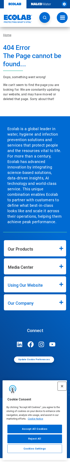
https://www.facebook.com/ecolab (30, 344)
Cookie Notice (35, 418)
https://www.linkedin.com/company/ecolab (20, 344)
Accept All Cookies (34, 428)
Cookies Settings (35, 448)
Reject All (34, 438)
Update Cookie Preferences (34, 359)
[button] (44, 17)
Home (7, 35)
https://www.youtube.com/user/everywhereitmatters (52, 344)
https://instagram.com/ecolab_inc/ (41, 344)
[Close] (62, 386)
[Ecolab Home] (16, 18)
